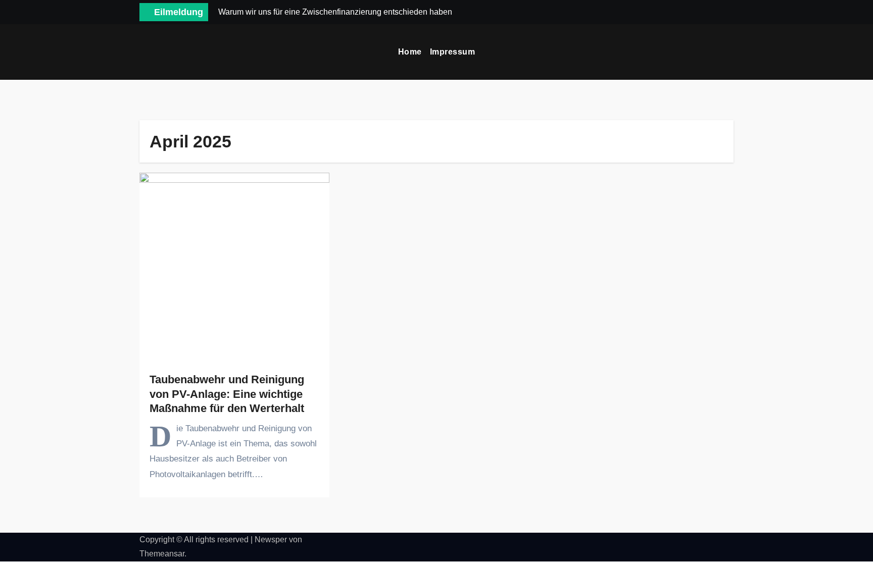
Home (410, 51)
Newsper (271, 539)
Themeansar (161, 553)
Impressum (452, 51)
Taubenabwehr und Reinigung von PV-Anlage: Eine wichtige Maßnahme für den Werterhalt (227, 394)
